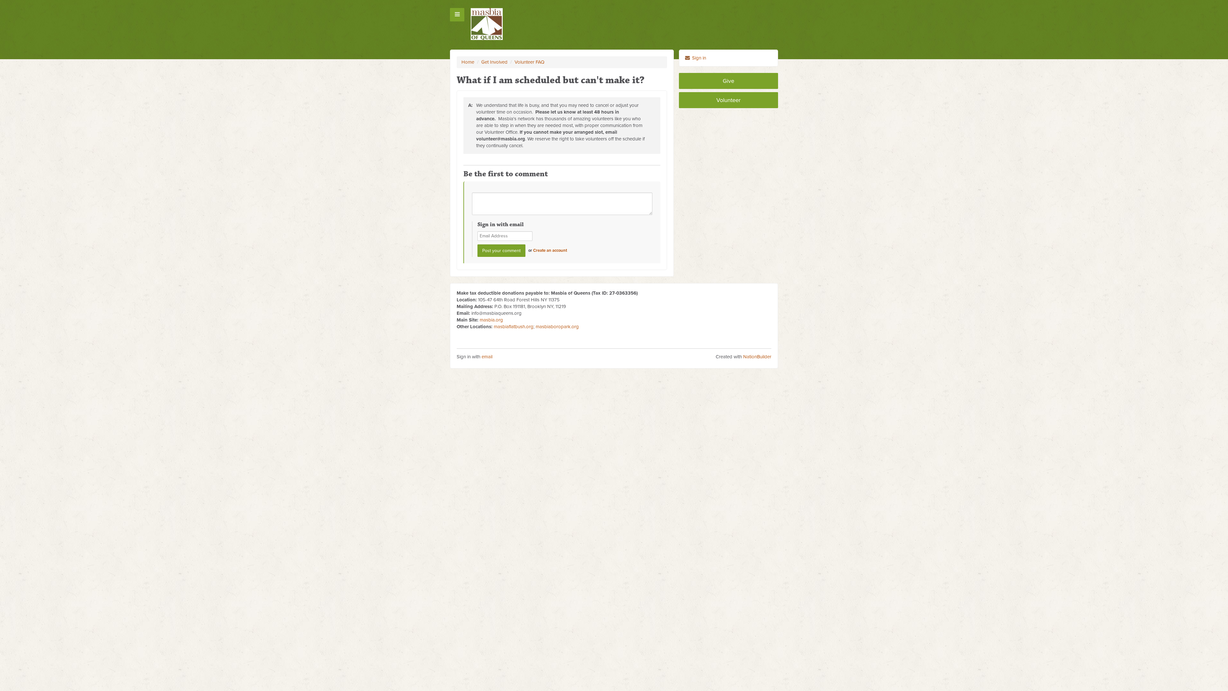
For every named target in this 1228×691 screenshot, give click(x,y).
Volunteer (728, 100)
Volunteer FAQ (529, 62)
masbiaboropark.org (557, 327)
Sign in (698, 58)
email (487, 357)
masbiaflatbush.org (513, 327)
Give (728, 80)
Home (467, 62)
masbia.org (491, 320)
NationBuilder (757, 357)
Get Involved (494, 62)
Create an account (550, 250)
